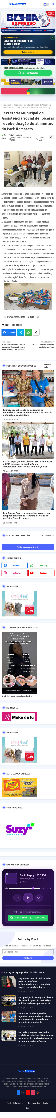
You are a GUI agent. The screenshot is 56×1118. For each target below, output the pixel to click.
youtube (43, 573)
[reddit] (37, 1092)
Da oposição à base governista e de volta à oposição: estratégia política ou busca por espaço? (36, 1000)
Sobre (28, 1107)
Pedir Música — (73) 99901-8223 (30, 918)
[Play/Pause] (28, 898)
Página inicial (6, 104)
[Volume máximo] (43, 888)
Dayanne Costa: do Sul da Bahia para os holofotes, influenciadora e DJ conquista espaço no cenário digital (35, 982)
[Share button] (36, 332)
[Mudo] (6, 888)
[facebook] (18, 1092)
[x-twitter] (23, 1092)
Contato (46, 1103)
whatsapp (43, 565)
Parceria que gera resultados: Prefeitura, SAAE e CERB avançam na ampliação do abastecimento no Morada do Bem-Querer (27, 464)
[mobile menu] (3, 4)
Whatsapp (28, 332)
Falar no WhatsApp (30, 72)
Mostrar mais (47, 365)
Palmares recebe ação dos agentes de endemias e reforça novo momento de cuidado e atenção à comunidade (27, 412)
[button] (53, 4)
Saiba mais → (28, 52)
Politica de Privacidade (15, 1103)
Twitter (20, 332)
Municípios (18, 104)
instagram (17, 573)
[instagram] (33, 1092)
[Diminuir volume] (17, 898)
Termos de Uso (34, 1103)
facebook (16, 565)
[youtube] (28, 1092)
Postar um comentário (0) (28, 547)
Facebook (11, 332)
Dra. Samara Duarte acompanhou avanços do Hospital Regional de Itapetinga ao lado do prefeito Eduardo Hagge (26, 515)
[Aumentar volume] (39, 898)
